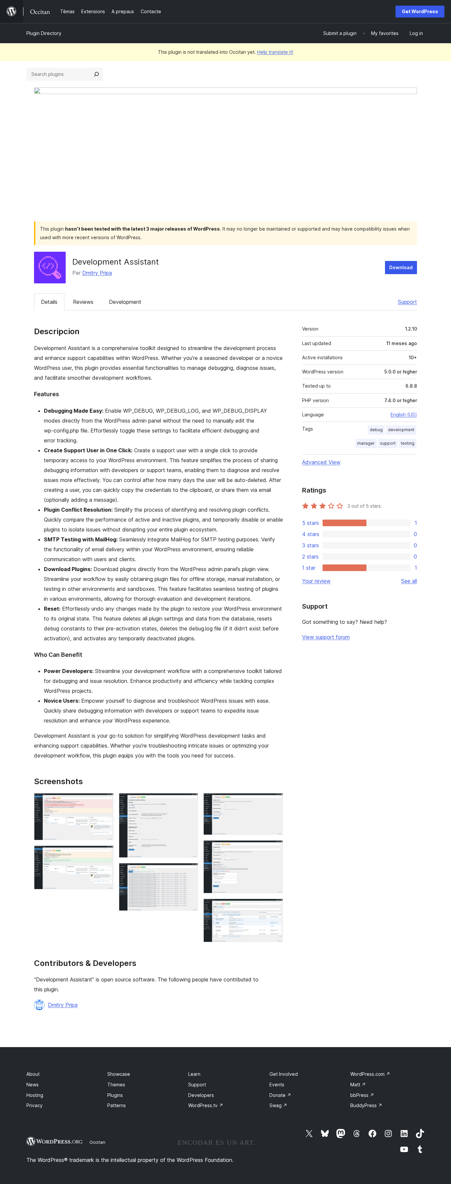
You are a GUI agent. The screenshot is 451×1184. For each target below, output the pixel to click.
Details (49, 302)
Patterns (116, 1105)
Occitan (97, 1142)
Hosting (34, 1095)
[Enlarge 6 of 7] (274, 849)
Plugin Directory (43, 33)
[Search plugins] (96, 74)
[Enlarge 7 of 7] (274, 907)
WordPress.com (370, 1074)
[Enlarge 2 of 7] (104, 854)
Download (401, 267)
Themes (116, 1084)
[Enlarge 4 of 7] (189, 872)
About (33, 1074)
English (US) (404, 414)
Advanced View (321, 462)
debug (376, 429)
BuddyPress (366, 1105)
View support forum (326, 637)
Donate (280, 1095)
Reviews (83, 302)
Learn (194, 1074)
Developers (201, 1095)
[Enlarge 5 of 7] (274, 802)
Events (276, 1084)
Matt (358, 1084)
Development (125, 302)
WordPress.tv (205, 1105)
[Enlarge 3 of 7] (189, 802)
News (32, 1084)
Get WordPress (420, 11)
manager (366, 443)
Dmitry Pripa (97, 273)
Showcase (118, 1074)
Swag (278, 1105)
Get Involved (283, 1074)
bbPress (362, 1095)
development (401, 429)
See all (409, 581)
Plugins (115, 1095)
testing (407, 443)
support (388, 443)
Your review (316, 581)
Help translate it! (275, 52)
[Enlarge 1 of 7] (104, 802)
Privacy (34, 1105)
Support (407, 302)
